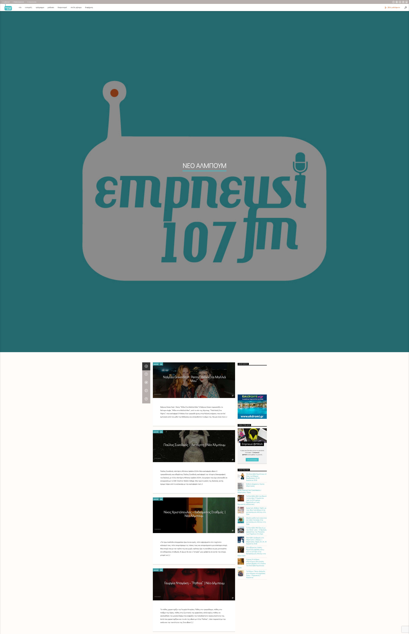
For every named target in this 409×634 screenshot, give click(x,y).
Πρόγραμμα (40, 7)
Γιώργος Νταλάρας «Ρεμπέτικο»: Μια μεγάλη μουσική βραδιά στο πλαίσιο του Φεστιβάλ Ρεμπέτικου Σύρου (252, 563)
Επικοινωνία (32, 2)
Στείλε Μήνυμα (76, 7)
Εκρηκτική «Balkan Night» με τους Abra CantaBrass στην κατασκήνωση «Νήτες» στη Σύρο (256, 511)
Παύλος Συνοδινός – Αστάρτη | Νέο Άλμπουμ (194, 444)
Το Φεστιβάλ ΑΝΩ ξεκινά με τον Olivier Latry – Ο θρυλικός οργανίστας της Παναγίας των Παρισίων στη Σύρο (256, 531)
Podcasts (51, 7)
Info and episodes (252, 460)
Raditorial (6, 2)
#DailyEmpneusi (19, 2)
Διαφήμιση (89, 7)
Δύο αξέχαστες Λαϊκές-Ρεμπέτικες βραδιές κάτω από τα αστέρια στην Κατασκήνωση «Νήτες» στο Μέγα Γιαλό (252, 551)
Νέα (20, 7)
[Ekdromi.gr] (252, 406)
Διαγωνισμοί (62, 7)
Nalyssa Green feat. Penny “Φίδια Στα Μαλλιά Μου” (194, 379)
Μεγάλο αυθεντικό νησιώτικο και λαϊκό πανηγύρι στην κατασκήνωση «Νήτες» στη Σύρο (256, 521)
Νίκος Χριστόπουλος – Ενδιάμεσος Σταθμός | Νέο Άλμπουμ (194, 514)
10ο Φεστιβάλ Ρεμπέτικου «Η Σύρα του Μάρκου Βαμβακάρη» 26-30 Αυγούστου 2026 (256, 477)
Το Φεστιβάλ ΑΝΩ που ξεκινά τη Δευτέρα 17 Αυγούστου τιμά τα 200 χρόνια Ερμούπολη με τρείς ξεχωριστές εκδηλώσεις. (252, 500)
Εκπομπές (28, 7)
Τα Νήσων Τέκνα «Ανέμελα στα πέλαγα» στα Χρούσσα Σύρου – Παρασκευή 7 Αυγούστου (255, 574)
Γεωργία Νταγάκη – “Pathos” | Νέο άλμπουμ (194, 583)
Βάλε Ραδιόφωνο (393, 7)
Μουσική (156, 364)
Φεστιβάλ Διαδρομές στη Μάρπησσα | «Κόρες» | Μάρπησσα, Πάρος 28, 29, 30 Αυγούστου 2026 (256, 541)
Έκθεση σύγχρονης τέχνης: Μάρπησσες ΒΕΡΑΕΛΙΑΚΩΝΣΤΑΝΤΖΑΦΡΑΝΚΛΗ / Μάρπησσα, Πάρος (251, 488)
